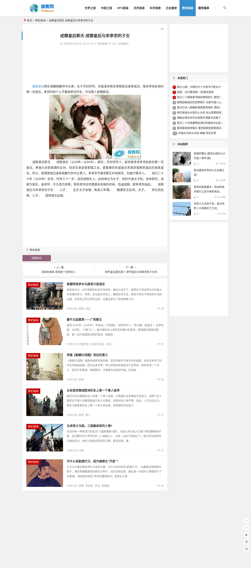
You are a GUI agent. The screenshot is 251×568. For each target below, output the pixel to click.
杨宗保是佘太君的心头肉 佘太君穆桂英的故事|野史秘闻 (208, 112)
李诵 (81, 379)
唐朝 (81, 485)
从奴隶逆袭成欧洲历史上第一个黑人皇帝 (93, 390)
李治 (97, 485)
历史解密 (171, 8)
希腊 (81, 308)
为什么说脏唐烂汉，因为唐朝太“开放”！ (93, 461)
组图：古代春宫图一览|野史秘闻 (195, 92)
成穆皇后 (38, 86)
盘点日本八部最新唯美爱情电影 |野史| (198, 107)
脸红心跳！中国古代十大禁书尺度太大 (199, 86)
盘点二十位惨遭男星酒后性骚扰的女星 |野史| (202, 122)
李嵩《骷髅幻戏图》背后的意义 (87, 355)
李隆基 (105, 485)
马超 (81, 450)
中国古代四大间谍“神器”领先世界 (197, 133)
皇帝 (81, 414)
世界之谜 (90, 8)
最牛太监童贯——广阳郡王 (84, 319)
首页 (29, 20)
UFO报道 (122, 8)
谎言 (88, 308)
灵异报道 (139, 8)
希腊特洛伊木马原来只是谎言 (86, 284)
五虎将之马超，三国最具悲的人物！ (90, 425)
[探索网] (43, 11)
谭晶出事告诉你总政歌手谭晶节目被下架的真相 (204, 117)
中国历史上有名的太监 (91, 344)
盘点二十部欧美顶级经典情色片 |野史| (198, 97)
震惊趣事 (203, 8)
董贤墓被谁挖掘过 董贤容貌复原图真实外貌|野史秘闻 (207, 127)
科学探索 (155, 8)
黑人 (88, 414)
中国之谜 (106, 8)
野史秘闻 (187, 8)
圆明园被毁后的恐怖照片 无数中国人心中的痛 (203, 102)
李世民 (89, 485)
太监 (108, 344)
